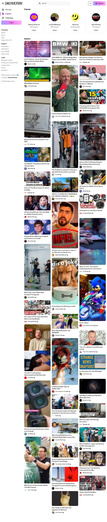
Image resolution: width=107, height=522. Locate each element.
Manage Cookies (6, 60)
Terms (3, 68)
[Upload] (90, 3)
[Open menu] (3, 3)
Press (3, 35)
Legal (3, 57)
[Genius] (75, 17)
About (3, 33)
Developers (5, 46)
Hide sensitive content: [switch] (10, 75)
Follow (34, 30)
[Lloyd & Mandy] (54, 17)
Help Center (5, 54)
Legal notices (5, 65)
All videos (4, 70)
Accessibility (5, 51)
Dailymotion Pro (6, 40)
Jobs (2, 38)
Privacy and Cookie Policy (9, 63)
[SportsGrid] (96, 17)
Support (4, 44)
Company (4, 30)
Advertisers (5, 49)
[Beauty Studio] (34, 17)
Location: (9, 78)
